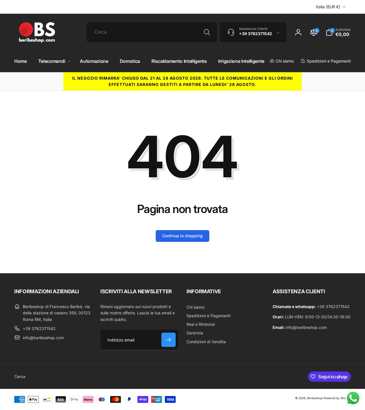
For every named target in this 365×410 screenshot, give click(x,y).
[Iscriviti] (168, 340)
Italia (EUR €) (328, 6)
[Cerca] (207, 32)
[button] (53, 61)
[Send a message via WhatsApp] (353, 398)
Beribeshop (315, 398)
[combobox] (152, 32)
